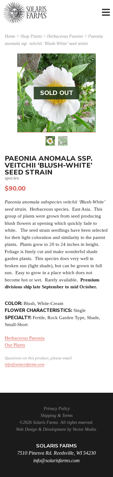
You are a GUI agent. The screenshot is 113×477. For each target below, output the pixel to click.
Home (10, 36)
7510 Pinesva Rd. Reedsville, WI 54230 (56, 453)
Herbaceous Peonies (65, 36)
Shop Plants (31, 36)
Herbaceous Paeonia (25, 338)
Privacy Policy (57, 408)
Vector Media (84, 429)
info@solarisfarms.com (24, 364)
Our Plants (15, 344)
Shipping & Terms (56, 415)
